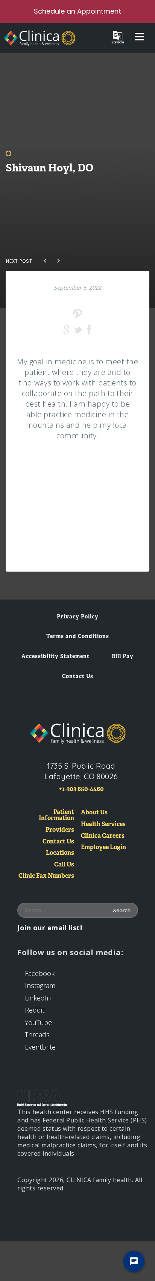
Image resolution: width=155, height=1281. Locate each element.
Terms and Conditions (77, 636)
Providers (60, 830)
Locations (60, 853)
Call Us (64, 865)
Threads (37, 1034)
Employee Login (103, 847)
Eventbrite (40, 1046)
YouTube (38, 1022)
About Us (94, 812)
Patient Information (56, 815)
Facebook (40, 973)
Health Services (103, 824)
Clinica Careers (103, 836)
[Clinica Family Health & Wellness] (77, 733)
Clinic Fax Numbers (46, 876)
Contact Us (77, 676)
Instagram (40, 985)
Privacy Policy (78, 616)
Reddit (34, 1009)
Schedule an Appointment (77, 11)
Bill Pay (123, 656)
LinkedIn (38, 997)
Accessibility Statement (55, 656)
